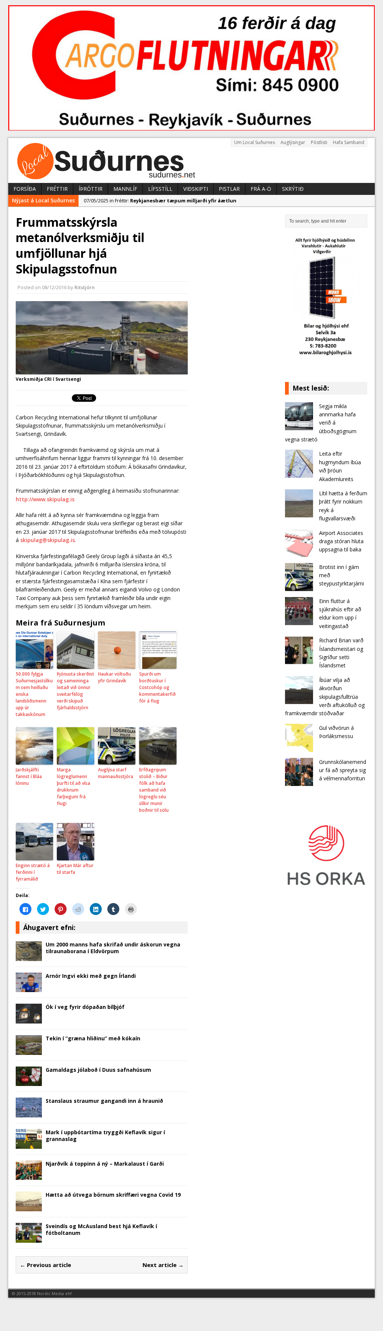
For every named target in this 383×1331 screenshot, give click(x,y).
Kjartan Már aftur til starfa (75, 868)
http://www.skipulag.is (45, 499)
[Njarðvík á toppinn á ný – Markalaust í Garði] (29, 1175)
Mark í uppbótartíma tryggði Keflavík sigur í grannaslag (105, 1135)
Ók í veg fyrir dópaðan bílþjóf (85, 1006)
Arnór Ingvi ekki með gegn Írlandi (91, 975)
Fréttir (57, 188)
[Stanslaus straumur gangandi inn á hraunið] (29, 1113)
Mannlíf (125, 188)
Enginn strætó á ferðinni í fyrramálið (33, 872)
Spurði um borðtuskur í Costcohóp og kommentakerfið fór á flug (157, 687)
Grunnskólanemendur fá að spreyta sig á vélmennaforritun (342, 770)
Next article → (163, 1265)
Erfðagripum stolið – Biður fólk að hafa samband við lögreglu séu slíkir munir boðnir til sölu (154, 790)
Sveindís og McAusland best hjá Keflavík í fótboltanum (101, 1229)
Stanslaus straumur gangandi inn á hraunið (104, 1100)
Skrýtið (293, 188)
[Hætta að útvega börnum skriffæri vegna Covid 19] (29, 1207)
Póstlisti (319, 142)
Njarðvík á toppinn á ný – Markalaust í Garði (105, 1163)
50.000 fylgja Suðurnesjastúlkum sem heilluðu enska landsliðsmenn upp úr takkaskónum (34, 694)
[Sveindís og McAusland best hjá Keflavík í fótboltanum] (29, 1238)
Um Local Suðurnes (254, 142)
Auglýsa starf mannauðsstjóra (115, 773)
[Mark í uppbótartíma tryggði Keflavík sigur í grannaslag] (29, 1144)
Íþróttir (90, 188)
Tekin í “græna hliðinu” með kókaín (93, 1038)
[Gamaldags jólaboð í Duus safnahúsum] (29, 1081)
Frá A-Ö (261, 188)
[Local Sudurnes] (191, 160)
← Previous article (45, 1265)
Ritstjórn (84, 287)
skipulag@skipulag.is (47, 540)
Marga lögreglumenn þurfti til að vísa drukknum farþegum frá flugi (73, 787)
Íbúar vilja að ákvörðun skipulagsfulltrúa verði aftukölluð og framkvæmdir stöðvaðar (325, 696)
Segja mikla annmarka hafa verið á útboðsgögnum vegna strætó (320, 423)
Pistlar (229, 188)
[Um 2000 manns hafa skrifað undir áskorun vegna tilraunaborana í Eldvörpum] (29, 956)
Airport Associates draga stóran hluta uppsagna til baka (341, 541)
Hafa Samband (348, 142)
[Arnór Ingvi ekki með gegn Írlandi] (29, 987)
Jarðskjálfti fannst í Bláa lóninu (29, 776)
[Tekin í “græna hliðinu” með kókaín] (29, 1050)
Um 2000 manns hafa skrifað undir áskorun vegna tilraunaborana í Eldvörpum (113, 948)
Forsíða (24, 188)
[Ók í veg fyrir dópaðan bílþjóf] (29, 1019)
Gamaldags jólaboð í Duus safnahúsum (98, 1069)
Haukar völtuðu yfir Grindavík (114, 677)
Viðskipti (195, 188)
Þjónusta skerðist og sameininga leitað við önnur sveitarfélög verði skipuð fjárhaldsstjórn (75, 691)
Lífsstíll (160, 188)
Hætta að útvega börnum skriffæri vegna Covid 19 (113, 1194)
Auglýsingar (293, 142)
